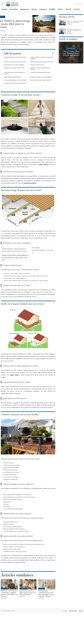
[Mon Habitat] (11, 3)
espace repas (14, 375)
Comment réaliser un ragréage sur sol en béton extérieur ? (42, 57)
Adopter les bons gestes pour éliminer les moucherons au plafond (74, 30)
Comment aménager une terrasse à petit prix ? (15, 80)
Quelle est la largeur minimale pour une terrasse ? (40, 68)
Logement (41, 588)
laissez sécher (43, 164)
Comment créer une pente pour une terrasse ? (15, 61)
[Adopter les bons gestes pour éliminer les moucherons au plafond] (62, 31)
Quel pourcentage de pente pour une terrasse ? (42, 61)
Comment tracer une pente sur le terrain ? (14, 67)
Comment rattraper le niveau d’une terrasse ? (15, 57)
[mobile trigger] (3, 3)
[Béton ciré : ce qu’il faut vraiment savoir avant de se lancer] (62, 22)
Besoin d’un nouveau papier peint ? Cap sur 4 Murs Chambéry (28, 592)
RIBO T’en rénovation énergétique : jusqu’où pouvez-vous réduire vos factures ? (9, 593)
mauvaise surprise (30, 183)
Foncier (3, 588)
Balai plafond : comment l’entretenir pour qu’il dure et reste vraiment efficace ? (46, 593)
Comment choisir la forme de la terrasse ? (41, 72)
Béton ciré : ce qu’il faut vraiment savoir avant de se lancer (75, 21)
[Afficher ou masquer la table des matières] (37, 53)
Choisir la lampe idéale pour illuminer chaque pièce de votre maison (71, 53)
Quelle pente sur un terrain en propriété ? (14, 64)
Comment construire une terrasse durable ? (41, 77)
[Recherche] (76, 3)
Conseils (61, 33)
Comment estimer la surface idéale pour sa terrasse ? (14, 73)
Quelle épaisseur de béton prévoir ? (12, 77)
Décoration (23, 588)
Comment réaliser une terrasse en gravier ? (41, 80)
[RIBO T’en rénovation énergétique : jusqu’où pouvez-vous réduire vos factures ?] (9, 584)
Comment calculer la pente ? (37, 64)
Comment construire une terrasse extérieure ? (15, 83)
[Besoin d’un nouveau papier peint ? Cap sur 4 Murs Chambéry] (28, 584)
